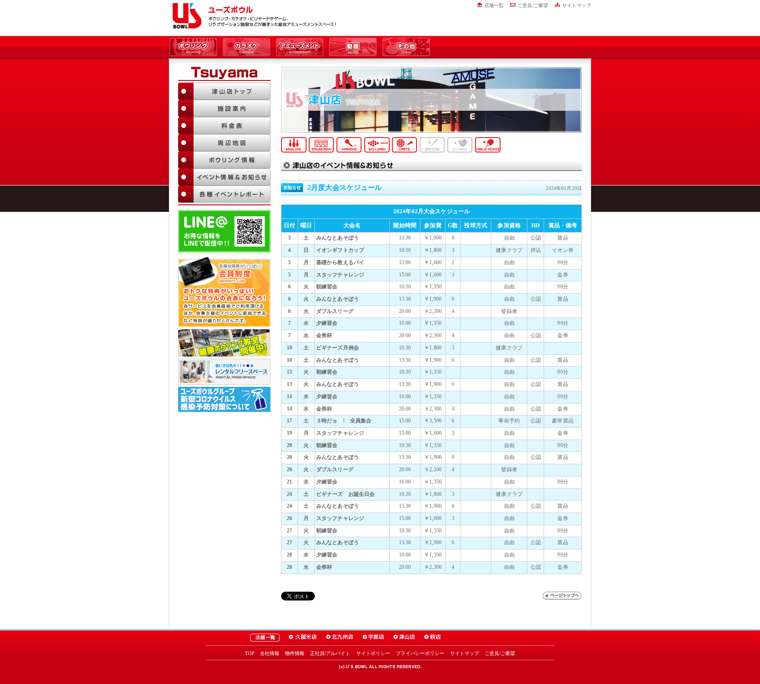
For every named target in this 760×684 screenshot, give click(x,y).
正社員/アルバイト (330, 653)
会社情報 (269, 653)
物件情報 (294, 653)
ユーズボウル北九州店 (340, 637)
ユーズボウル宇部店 (373, 637)
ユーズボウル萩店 (432, 637)
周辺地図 (224, 142)
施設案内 (224, 108)
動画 (353, 47)
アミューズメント (299, 47)
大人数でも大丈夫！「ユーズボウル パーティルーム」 (224, 372)
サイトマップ (576, 5)
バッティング (432, 145)
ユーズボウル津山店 (404, 637)
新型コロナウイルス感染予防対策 (224, 399)
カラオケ (246, 47)
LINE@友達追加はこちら (224, 231)
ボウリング (193, 47)
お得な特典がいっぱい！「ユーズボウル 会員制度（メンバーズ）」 (224, 292)
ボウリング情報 (224, 159)
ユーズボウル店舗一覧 (265, 637)
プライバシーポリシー (420, 653)
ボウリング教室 (224, 343)
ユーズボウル (185, 16)
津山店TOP (224, 91)
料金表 (224, 125)
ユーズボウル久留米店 (303, 637)
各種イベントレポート (224, 194)
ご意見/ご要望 (533, 5)
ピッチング (460, 145)
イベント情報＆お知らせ (224, 177)
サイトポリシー (373, 653)
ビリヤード (377, 145)
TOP (249, 653)
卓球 (488, 145)
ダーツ (404, 145)
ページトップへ (562, 596)
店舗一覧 (494, 5)
